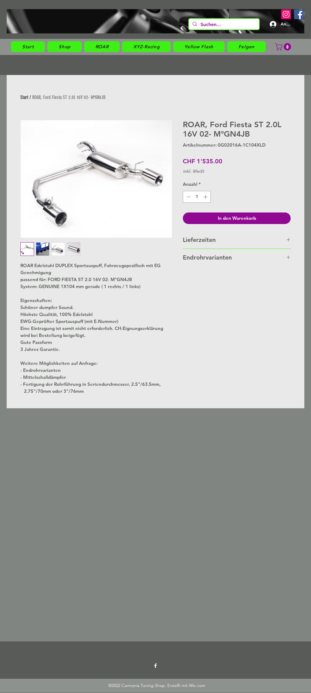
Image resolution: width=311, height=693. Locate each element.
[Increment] (206, 196)
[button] (64, 46)
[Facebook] (299, 14)
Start (24, 97)
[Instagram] (286, 14)
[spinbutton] (197, 196)
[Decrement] (188, 196)
